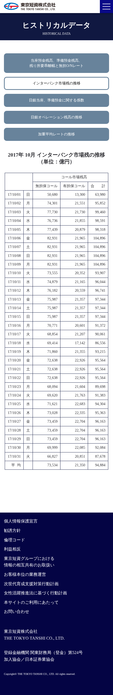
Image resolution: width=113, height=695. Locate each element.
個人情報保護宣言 (21, 521)
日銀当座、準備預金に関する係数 (56, 100)
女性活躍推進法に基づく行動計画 (35, 593)
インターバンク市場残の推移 (56, 83)
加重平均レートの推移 (56, 134)
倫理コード (14, 540)
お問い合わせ (16, 611)
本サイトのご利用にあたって (31, 602)
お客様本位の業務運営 (25, 574)
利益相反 (12, 549)
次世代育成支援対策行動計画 (31, 584)
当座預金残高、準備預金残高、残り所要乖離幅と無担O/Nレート (56, 63)
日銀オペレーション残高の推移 (56, 117)
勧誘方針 (12, 530)
